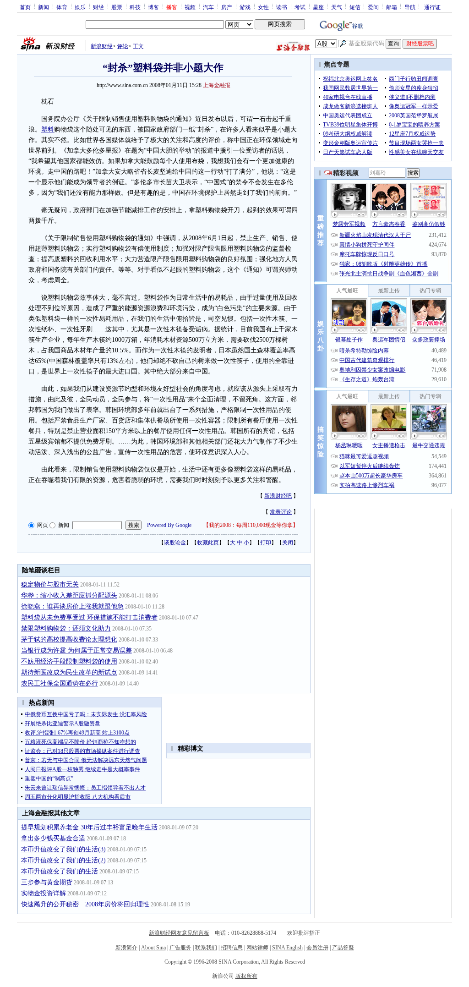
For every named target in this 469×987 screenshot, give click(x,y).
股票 (116, 7)
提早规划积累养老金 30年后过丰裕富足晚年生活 (89, 827)
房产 (226, 7)
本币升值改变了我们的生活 (59, 871)
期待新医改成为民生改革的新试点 (69, 672)
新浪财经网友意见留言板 (179, 933)
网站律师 (257, 947)
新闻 (43, 7)
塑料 (47, 129)
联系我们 (206, 947)
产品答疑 (343, 947)
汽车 (208, 7)
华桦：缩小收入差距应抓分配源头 (69, 595)
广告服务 (180, 947)
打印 (265, 542)
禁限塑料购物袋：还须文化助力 (66, 628)
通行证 (432, 7)
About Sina (153, 947)
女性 (263, 7)
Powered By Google (169, 525)
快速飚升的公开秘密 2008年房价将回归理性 (85, 904)
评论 (122, 46)
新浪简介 (126, 947)
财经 (98, 7)
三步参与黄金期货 (46, 882)
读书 (281, 7)
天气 (336, 7)
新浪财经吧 (278, 496)
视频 (190, 7)
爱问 (373, 7)
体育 (61, 7)
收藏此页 (208, 542)
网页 (42, 525)
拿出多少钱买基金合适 (53, 838)
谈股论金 (175, 542)
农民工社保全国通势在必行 (59, 683)
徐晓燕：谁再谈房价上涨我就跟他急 (72, 606)
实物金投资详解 (43, 893)
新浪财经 (102, 46)
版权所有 (246, 976)
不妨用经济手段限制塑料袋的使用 (69, 661)
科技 (135, 7)
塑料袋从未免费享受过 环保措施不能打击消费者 (89, 617)
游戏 (245, 7)
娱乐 (80, 7)
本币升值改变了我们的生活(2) (63, 860)
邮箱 (391, 7)
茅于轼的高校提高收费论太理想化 (69, 639)
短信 (354, 7)
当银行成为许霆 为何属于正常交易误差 (76, 650)
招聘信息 (232, 947)
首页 (25, 7)
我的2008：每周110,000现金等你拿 (251, 525)
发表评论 (281, 512)
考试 (299, 7)
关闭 (287, 542)
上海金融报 (216, 85)
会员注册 (317, 947)
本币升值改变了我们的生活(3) (63, 849)
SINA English (287, 947)
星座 (318, 7)
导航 (409, 7)
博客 (153, 7)
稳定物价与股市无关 (50, 584)
